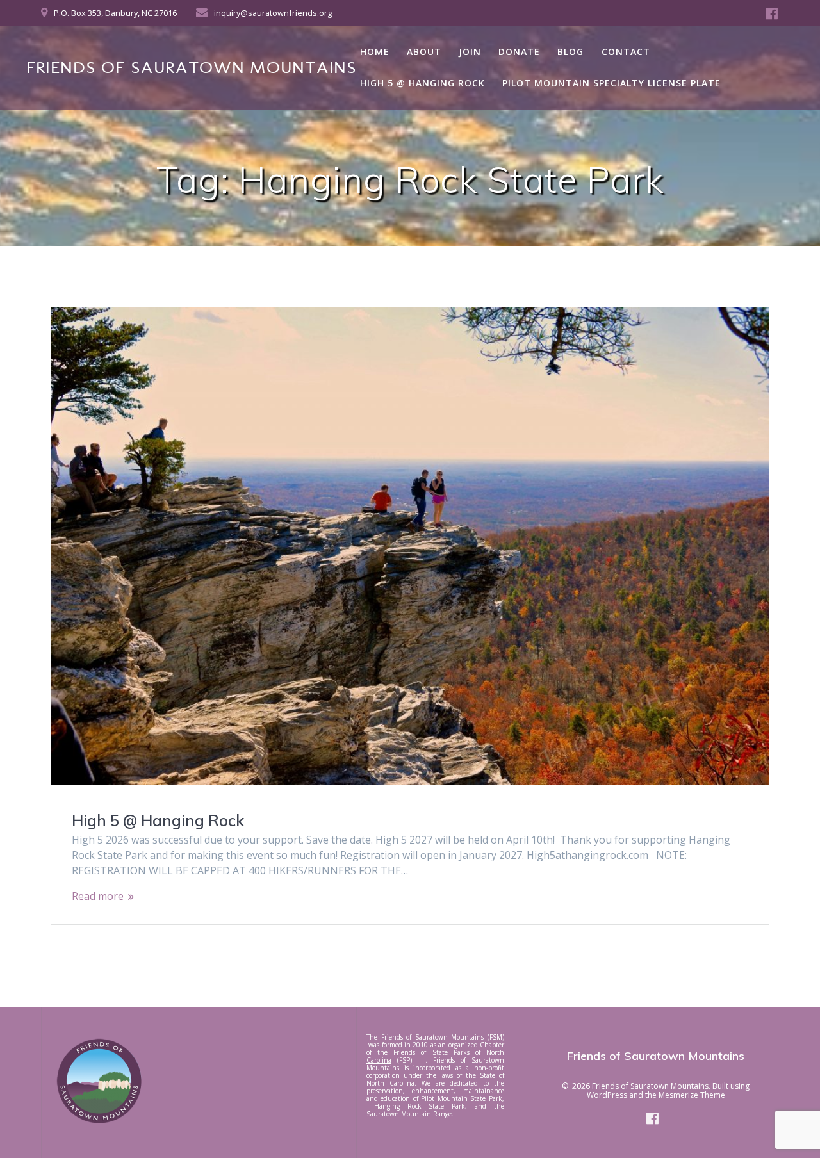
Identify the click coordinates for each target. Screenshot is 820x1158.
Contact (626, 51)
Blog (570, 51)
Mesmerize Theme (692, 1094)
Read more (98, 896)
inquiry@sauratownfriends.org (273, 13)
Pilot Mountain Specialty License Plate (611, 83)
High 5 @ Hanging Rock (422, 83)
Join (470, 51)
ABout (424, 51)
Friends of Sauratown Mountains (191, 68)
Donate (519, 51)
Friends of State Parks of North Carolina (435, 1056)
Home (375, 51)
